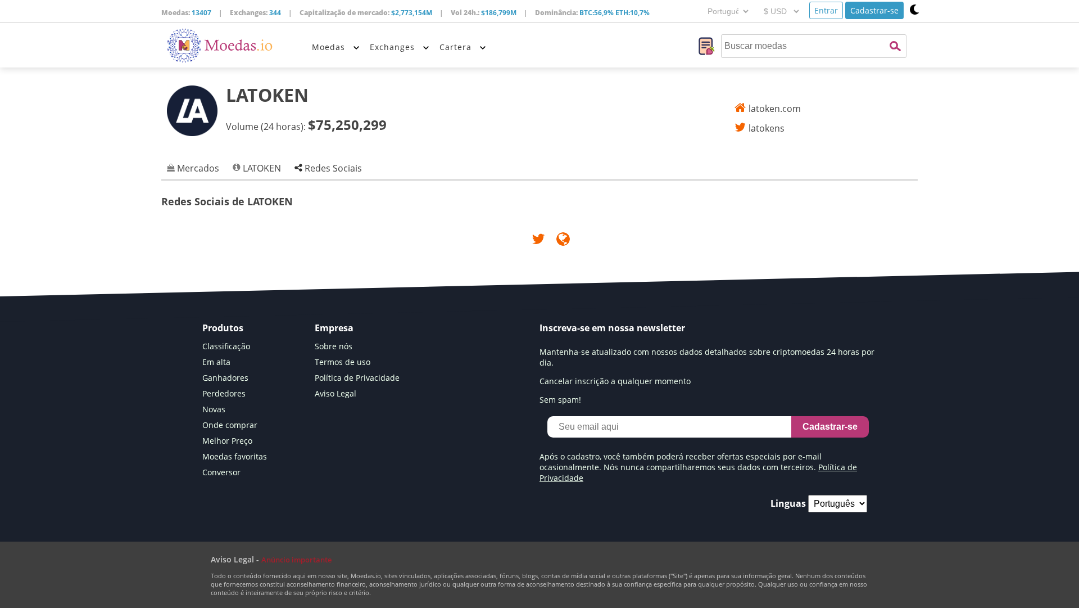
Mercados (197, 168)
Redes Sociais (332, 168)
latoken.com (775, 108)
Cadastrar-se (874, 10)
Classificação (226, 346)
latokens (767, 128)
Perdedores (224, 393)
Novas (213, 409)
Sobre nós (333, 346)
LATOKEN (261, 168)
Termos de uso (342, 362)
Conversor (221, 472)
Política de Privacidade (357, 377)
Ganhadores (225, 377)
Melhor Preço (227, 440)
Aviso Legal (335, 393)
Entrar (826, 10)
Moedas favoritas (234, 456)
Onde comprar (229, 425)
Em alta (216, 362)
